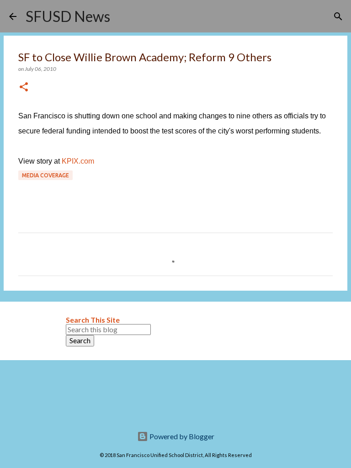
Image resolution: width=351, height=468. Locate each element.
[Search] (122, 16)
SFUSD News (68, 16)
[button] (23, 87)
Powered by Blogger (181, 436)
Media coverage (45, 175)
